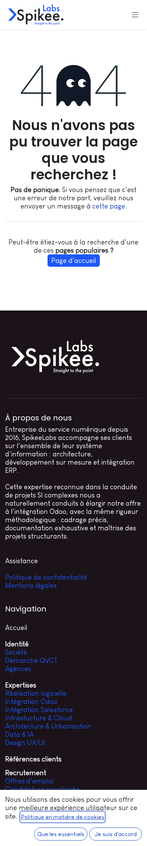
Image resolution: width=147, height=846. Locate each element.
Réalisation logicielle (36, 693)
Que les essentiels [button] (60, 834)
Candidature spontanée (42, 789)
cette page (108, 206)
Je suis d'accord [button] (116, 834)
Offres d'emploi (29, 781)
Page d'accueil (73, 260)
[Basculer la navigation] (135, 15)
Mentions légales (31, 585)
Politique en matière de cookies (62, 816)
